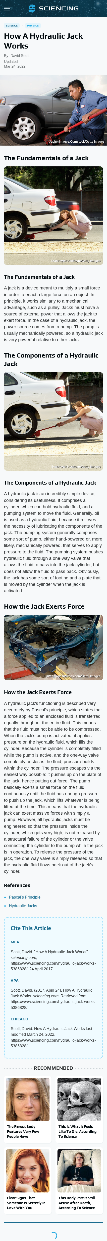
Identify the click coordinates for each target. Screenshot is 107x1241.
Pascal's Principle (25, 897)
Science (12, 25)
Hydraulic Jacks (23, 906)
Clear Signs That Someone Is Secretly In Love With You (26, 1203)
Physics (33, 25)
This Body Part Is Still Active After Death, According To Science (76, 1203)
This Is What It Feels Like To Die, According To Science (77, 1131)
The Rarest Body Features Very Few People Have (23, 1131)
